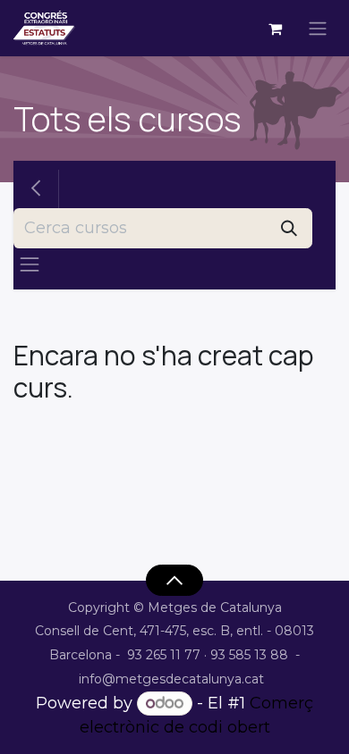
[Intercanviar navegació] (318, 28)
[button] (174, 580)
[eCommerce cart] (275, 28)
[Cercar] (289, 228)
